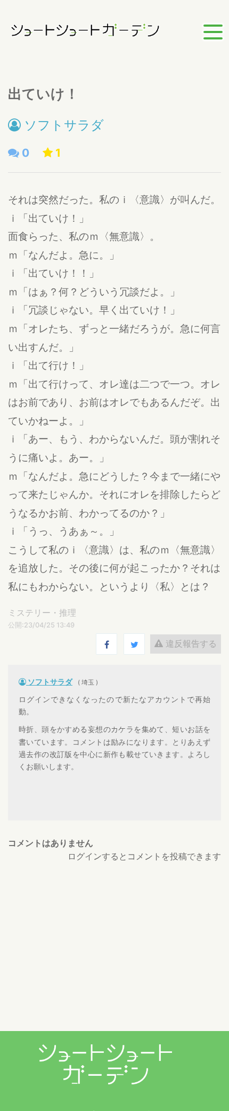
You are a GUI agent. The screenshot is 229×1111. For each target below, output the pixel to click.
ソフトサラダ (62, 125)
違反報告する (190, 643)
